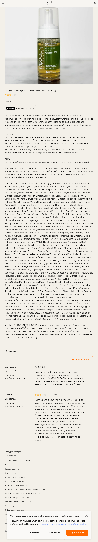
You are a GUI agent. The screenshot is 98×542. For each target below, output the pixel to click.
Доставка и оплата (12, 465)
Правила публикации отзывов (17, 506)
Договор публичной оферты (16, 485)
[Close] (86, 515)
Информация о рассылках (15, 510)
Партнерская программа (14, 481)
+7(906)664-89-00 (11, 456)
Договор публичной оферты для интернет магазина (25, 489)
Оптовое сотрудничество (15, 477)
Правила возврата (12, 469)
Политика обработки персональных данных (22, 494)
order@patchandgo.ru (13, 452)
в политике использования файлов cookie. (64, 524)
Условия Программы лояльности (18, 461)
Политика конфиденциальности (17, 498)
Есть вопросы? (10, 473)
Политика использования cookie (18, 502)
